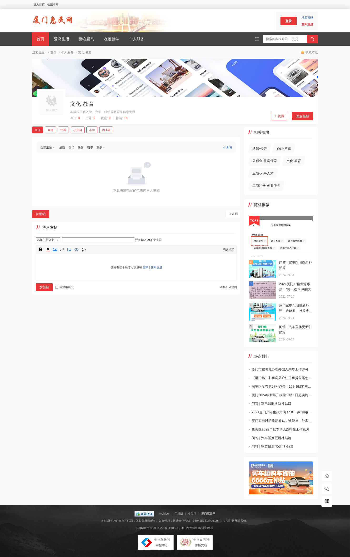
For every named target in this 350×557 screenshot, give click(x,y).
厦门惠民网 (208, 513)
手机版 (179, 513)
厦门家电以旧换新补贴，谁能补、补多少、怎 (282, 421)
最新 (62, 147)
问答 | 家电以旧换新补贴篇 (271, 403)
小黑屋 (192, 513)
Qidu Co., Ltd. (176, 528)
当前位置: (38, 52)
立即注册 (307, 24)
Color (47, 249)
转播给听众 (67, 287)
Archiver (164, 513)
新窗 (229, 147)
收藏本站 (53, 4)
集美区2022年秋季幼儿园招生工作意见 (280, 429)
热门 (71, 147)
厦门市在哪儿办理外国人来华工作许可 (280, 369)
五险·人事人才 (263, 173)
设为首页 (39, 4)
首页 (40, 39)
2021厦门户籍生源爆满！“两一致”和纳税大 (282, 412)
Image (55, 249)
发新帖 (304, 116)
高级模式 (228, 249)
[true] (312, 39)
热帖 (81, 147)
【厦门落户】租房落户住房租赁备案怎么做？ (282, 378)
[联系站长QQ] (326, 476)
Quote (69, 249)
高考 (50, 130)
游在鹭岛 (86, 39)
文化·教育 (85, 52)
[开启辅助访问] (316, 4)
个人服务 (136, 39)
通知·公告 (259, 148)
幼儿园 (106, 130)
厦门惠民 (208, 528)
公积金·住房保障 (264, 161)
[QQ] (144, 513)
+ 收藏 (279, 116)
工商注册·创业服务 (266, 185)
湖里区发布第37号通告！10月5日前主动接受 (282, 386)
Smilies (83, 249)
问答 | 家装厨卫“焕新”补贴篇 (273, 446)
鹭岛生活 (61, 39)
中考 (63, 130)
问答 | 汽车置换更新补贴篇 (271, 438)
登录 (288, 21)
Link (62, 249)
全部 (37, 130)
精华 (90, 147)
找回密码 (307, 17)
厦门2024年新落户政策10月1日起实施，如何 (282, 395)
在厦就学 (111, 39)
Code (76, 249)
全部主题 (46, 147)
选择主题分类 (45, 240)
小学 (92, 130)
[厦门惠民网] (52, 27)
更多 (99, 147)
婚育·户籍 (283, 148)
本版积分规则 (228, 287)
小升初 (77, 130)
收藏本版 (311, 52)
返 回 (235, 214)
